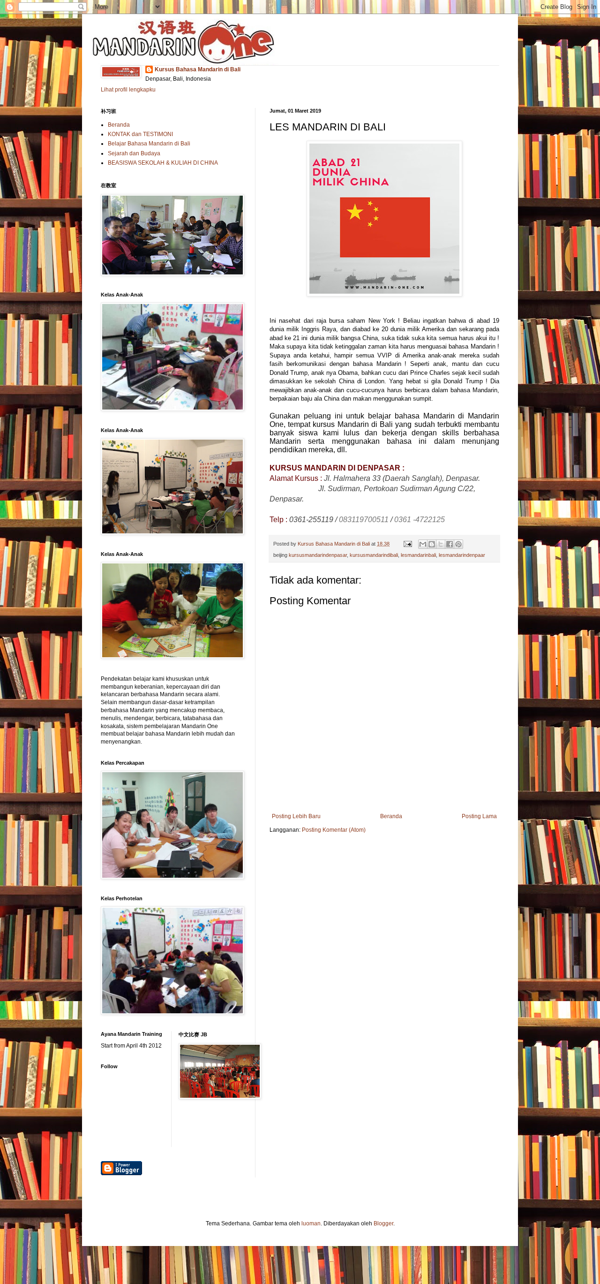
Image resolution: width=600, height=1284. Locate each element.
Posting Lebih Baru (296, 816)
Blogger (383, 1223)
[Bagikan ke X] (440, 544)
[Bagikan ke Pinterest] (458, 544)
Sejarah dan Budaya (134, 153)
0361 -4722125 (419, 520)
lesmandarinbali (418, 555)
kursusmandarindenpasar (318, 555)
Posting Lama (479, 816)
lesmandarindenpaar (462, 555)
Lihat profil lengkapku (128, 89)
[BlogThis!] (431, 544)
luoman (311, 1223)
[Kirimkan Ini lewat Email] (423, 544)
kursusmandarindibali (374, 555)
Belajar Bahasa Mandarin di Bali (149, 143)
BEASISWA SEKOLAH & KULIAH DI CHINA (163, 163)
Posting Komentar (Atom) (334, 830)
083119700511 (364, 520)
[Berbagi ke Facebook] (449, 544)
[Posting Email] (407, 544)
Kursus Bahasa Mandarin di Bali (197, 69)
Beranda (391, 816)
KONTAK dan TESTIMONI (140, 134)
